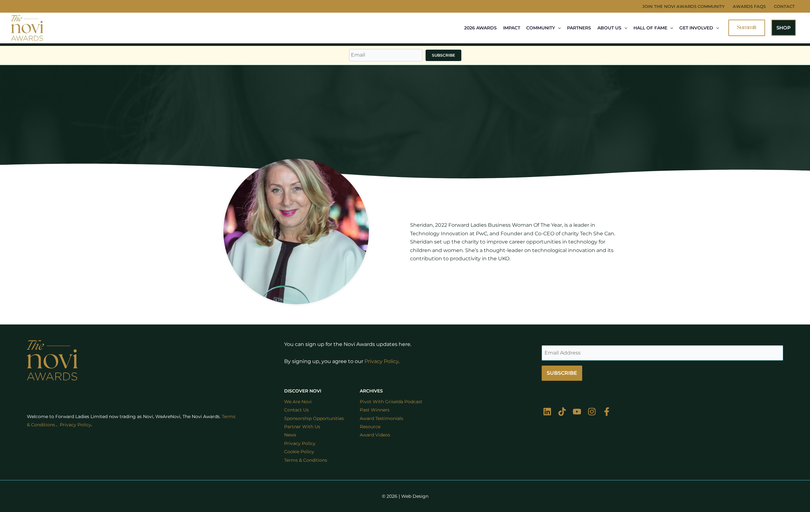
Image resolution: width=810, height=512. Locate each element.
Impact (511, 28)
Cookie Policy (299, 451)
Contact (784, 6)
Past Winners (374, 410)
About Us (609, 28)
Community (540, 28)
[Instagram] (591, 411)
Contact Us (296, 410)
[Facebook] (606, 411)
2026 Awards (480, 28)
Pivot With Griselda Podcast (391, 401)
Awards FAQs (749, 6)
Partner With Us (302, 426)
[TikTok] (562, 411)
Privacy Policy (381, 361)
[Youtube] (577, 411)
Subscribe (443, 55)
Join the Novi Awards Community (683, 6)
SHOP (783, 28)
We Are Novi (298, 401)
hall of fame (650, 28)
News (290, 435)
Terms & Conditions (305, 460)
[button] (558, 28)
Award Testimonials (381, 418)
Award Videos (375, 435)
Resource (370, 426)
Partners (579, 28)
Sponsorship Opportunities (314, 418)
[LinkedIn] (547, 411)
